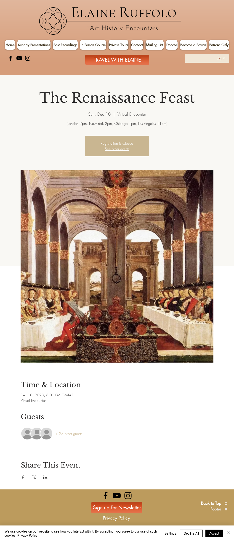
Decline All (191, 533)
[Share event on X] (34, 477)
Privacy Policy (27, 535)
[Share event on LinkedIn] (45, 477)
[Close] (228, 533)
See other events (117, 148)
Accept (214, 533)
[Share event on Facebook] (23, 477)
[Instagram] (27, 58)
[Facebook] (10, 58)
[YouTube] (19, 58)
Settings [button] (170, 533)
